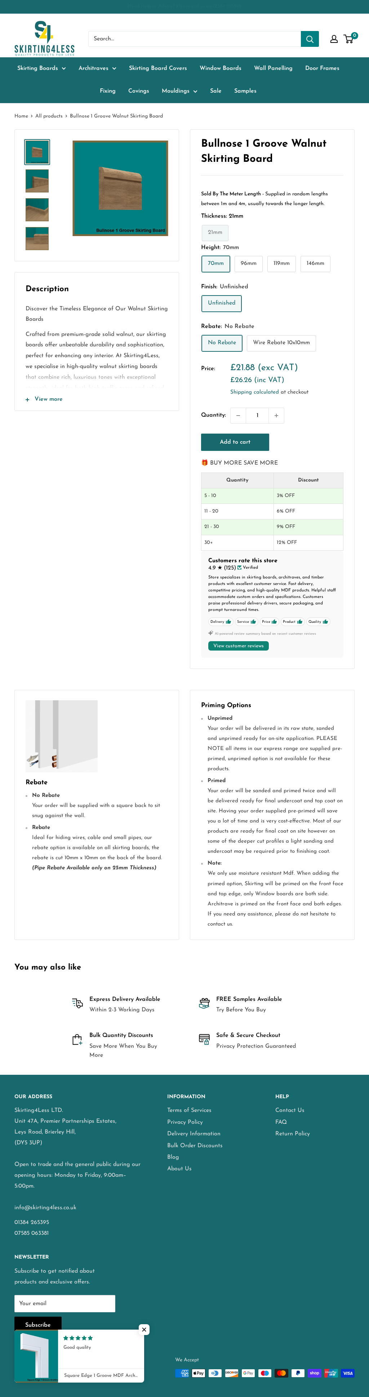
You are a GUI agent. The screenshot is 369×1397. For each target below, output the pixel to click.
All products (49, 116)
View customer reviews (238, 646)
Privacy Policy (185, 1122)
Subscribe (38, 1325)
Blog (173, 1157)
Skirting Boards (37, 68)
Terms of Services (189, 1110)
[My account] (334, 39)
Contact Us (289, 1110)
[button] (144, 1329)
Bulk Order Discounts (195, 1146)
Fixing (108, 91)
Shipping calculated (254, 392)
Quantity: (213, 415)
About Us (179, 1169)
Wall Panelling (273, 68)
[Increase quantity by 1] (276, 415)
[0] (348, 39)
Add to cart (235, 442)
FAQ (281, 1122)
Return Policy (292, 1134)
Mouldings (176, 91)
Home (21, 116)
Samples (245, 91)
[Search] (310, 39)
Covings (138, 91)
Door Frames (322, 68)
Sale (216, 91)
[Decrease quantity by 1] (238, 415)
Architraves (93, 68)
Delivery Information (194, 1134)
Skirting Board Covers (158, 68)
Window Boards (220, 68)
